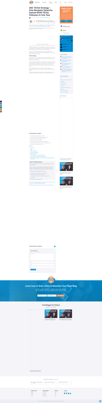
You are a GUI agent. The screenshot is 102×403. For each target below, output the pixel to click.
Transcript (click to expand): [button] (35, 246)
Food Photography (63, 84)
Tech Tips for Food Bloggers (64, 92)
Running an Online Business (64, 90)
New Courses (45, 395)
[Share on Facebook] (1, 103)
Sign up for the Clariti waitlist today (36, 171)
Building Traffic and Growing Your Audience (66, 79)
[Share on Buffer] (1, 107)
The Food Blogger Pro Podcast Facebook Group (38, 156)
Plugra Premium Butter (34, 152)
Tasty (31, 149)
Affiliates (32, 393)
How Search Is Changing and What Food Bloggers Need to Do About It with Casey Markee (67, 57)
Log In (55, 395)
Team (55, 393)
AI (60, 78)
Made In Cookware (33, 150)
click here (38, 53)
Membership (37, 2)
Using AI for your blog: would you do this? (37, 382)
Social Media (44, 394)
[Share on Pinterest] (1, 111)
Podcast (50, 2)
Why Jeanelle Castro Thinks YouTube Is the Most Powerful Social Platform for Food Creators (66, 187)
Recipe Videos (48, 17)
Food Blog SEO (62, 81)
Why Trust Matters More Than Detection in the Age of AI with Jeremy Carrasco (35, 371)
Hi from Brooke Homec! (64, 382)
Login (65, 2)
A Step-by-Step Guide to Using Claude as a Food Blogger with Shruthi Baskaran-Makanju (66, 173)
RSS (68, 33)
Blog (55, 394)
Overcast (65, 33)
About (56, 2)
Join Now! (70, 2)
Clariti (47, 44)
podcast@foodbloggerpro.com (40, 183)
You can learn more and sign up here (36, 179)
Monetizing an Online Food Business (65, 87)
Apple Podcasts (37, 26)
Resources (44, 2)
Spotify (48, 26)
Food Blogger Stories (43, 17)
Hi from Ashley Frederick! (50, 382)
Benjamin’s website (33, 153)
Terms (32, 395)
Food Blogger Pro (45, 401)
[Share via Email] (1, 109)
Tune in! (66, 21)
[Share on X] (1, 101)
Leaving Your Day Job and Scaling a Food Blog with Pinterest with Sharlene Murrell (66, 61)
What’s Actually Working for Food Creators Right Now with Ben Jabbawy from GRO (66, 64)
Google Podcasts (43, 26)
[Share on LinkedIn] (1, 105)
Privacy (32, 394)
